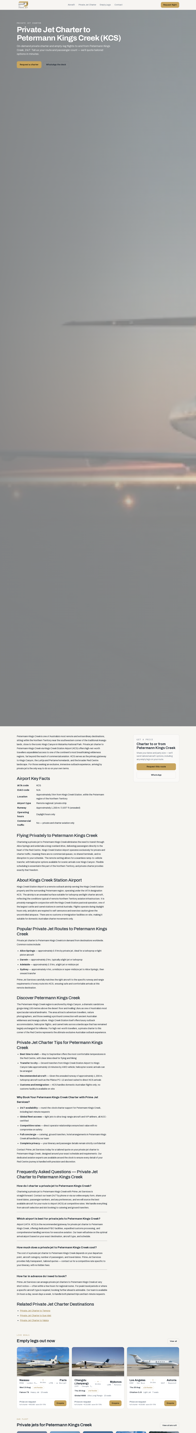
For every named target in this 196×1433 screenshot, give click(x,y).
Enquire (60, 1403)
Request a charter (29, 65)
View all (173, 1341)
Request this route (156, 767)
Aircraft (71, 5)
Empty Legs (105, 5)
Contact (119, 5)
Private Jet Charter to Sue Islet (35, 1315)
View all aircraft (169, 1425)
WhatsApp (156, 775)
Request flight (170, 5)
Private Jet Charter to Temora (35, 1310)
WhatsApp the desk (56, 65)
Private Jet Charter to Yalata (34, 1320)
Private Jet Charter (87, 5)
